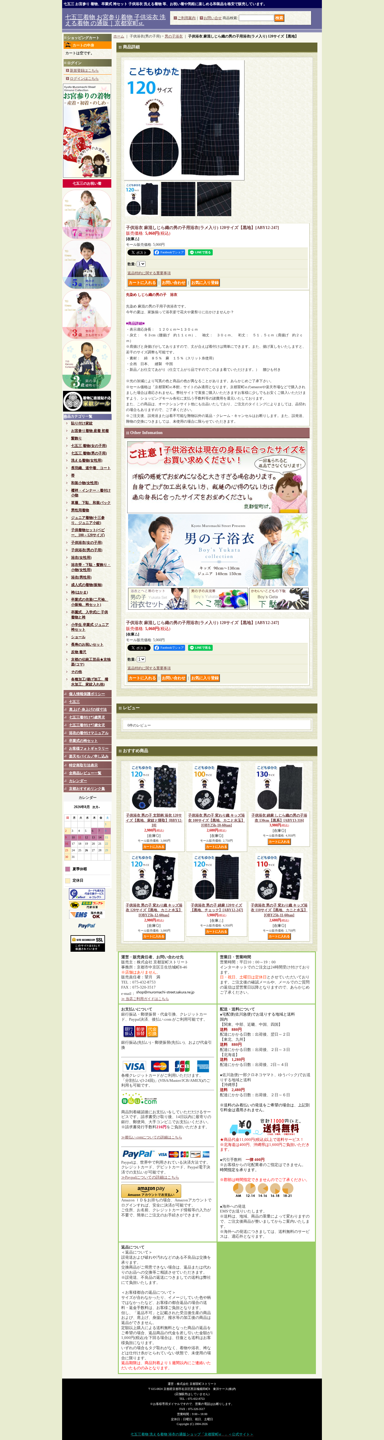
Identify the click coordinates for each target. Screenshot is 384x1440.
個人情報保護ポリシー (87, 694)
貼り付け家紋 (82, 423)
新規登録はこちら (84, 70)
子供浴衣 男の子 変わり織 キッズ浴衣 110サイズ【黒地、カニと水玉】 (279, 910)
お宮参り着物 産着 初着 (90, 431)
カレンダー (78, 781)
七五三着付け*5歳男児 (87, 717)
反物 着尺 (78, 652)
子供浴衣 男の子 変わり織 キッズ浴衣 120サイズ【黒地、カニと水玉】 (154, 910)
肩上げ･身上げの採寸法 (88, 709)
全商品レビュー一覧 (85, 773)
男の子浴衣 (174, 36)
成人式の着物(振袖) (86, 585)
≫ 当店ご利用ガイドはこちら (145, 999)
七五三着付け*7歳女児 (87, 725)
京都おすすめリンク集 (87, 789)
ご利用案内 (187, 18)
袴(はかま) (79, 592)
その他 (76, 672)
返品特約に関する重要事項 (149, 273)
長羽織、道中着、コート (91, 468)
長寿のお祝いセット (87, 644)
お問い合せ (213, 18)
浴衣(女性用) (81, 557)
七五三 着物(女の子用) (89, 446)
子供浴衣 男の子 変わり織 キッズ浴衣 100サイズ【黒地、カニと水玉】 (216, 820)
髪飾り (76, 438)
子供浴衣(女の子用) (86, 542)
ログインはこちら (84, 78)
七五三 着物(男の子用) (89, 453)
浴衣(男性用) (81, 577)
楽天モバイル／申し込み (89, 756)
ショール (78, 637)
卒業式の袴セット (83, 741)
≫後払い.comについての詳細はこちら (151, 1137)
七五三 (74, 702)
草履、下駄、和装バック (91, 503)
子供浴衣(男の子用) (86, 550)
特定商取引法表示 (83, 765)
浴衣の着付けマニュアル (89, 733)
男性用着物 (80, 510)
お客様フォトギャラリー (89, 748)
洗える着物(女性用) (86, 460)
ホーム (118, 36)
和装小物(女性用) (85, 483)
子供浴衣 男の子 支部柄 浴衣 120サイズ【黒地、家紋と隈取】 (154, 820)
